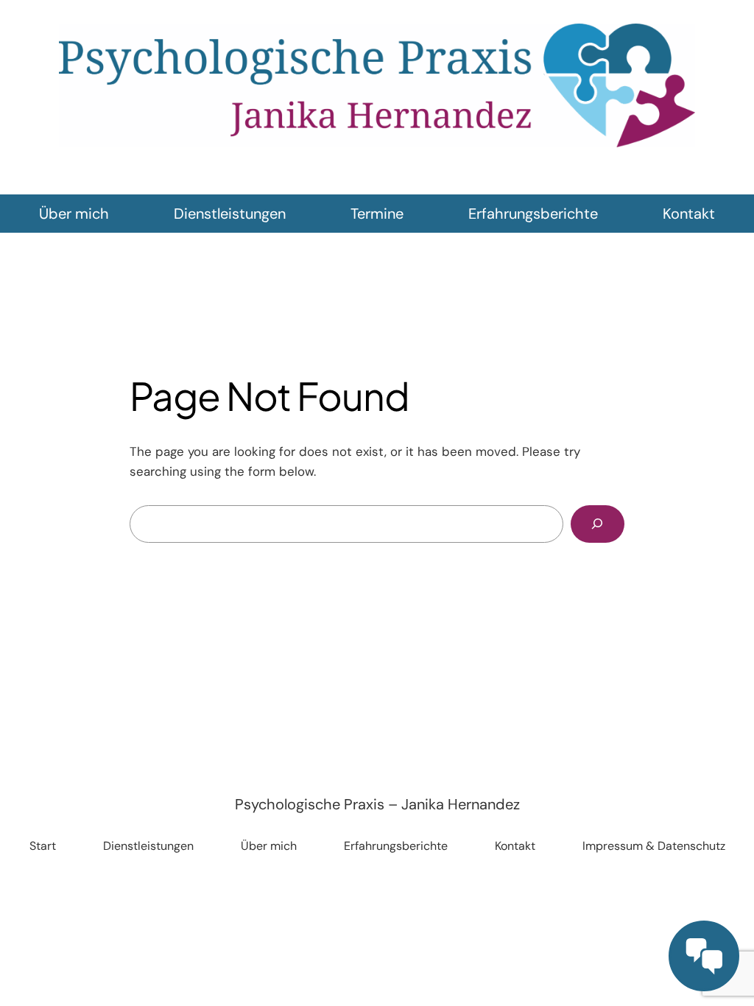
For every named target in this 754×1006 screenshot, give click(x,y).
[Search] (597, 524)
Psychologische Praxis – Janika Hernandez (377, 804)
